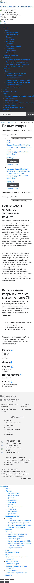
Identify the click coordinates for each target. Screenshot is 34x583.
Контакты (6, 110)
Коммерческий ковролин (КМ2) (18, 80)
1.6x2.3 (6, 356)
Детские (9, 37)
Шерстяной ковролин (14, 85)
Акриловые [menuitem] (12, 500)
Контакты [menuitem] (8, 575)
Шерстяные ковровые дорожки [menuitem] (19, 520)
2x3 (6, 358)
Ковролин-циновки (13, 87)
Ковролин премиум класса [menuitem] (17, 534)
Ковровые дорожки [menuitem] (12, 516)
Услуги (5, 94)
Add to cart (13, 161)
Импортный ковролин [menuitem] (16, 536)
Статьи (8, 462)
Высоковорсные (12, 32)
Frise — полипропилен (11, 384)
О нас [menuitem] (7, 550)
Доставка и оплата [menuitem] (12, 552)
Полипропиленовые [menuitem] (15, 507)
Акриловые (10, 39)
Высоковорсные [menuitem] (14, 493)
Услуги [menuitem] (7, 555)
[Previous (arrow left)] (2, 582)
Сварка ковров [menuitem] (11, 570)
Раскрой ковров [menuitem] (12, 561)
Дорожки (21, 458)
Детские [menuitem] (11, 498)
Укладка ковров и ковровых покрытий (19, 103)
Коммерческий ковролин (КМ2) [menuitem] (19, 541)
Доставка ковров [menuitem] (12, 564)
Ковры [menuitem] (7, 489)
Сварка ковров (10, 105)
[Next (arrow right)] (7, 582)
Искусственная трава (14, 460)
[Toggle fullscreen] (7, 579)
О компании (26, 460)
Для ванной (10, 53)
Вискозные (10, 41)
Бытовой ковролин (13, 78)
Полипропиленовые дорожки (17, 62)
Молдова (7, 369)
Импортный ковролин (14, 75)
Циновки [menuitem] (11, 505)
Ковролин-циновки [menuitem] (15, 548)
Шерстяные (10, 48)
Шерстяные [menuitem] (12, 509)
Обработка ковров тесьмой (15, 107)
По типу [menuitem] (9, 491)
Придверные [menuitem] (12, 511)
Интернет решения (27, 478)
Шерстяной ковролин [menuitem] (16, 545)
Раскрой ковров (11, 98)
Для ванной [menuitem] (12, 514)
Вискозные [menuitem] (12, 502)
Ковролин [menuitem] (8, 530)
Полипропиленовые (13, 46)
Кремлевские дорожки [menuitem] (16, 527)
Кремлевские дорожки (14, 66)
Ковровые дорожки (10, 55)
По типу (8, 30)
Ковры (5, 28)
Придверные (11, 51)
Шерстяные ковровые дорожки (18, 60)
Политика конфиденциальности (13, 472)
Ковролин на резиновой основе (18, 82)
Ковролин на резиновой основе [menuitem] (19, 543)
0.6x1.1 (6, 353)
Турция (7, 371)
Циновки (9, 44)
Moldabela (7, 378)
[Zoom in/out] (12, 579)
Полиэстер (8, 386)
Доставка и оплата (10, 91)
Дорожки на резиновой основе (18, 64)
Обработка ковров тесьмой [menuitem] (16, 573)
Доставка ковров (11, 100)
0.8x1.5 (6, 355)
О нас (5, 89)
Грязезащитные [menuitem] (13, 495)
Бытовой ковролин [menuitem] (15, 539)
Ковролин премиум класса (16, 73)
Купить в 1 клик (12, 164)
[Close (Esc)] (2, 579)
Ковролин (6, 69)
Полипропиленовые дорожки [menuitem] (19, 523)
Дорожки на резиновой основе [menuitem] (19, 525)
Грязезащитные (12, 35)
